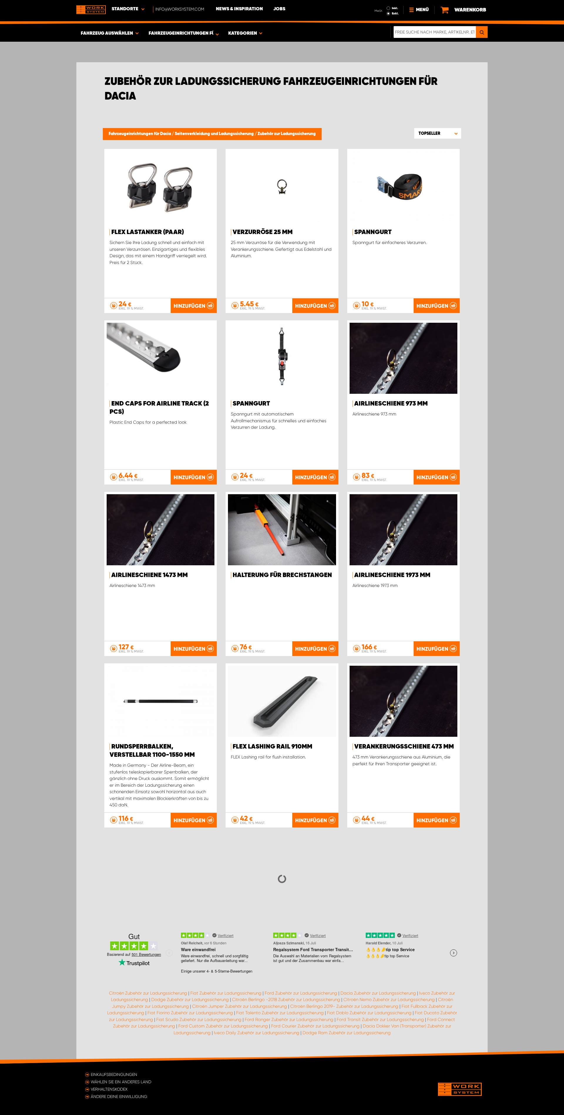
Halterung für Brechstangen (282, 575)
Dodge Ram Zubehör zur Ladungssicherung (347, 1032)
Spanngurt (373, 232)
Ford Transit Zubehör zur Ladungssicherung (380, 1019)
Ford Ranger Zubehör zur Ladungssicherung (289, 1019)
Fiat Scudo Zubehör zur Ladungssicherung (198, 1019)
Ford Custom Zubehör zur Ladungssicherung (223, 1026)
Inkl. (395, 8)
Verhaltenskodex (109, 1089)
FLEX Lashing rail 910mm (272, 747)
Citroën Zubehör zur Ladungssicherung (148, 993)
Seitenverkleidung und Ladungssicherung (215, 134)
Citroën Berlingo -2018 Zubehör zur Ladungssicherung (286, 999)
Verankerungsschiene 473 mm (404, 747)
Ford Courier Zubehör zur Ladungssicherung (315, 1026)
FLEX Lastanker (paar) (147, 232)
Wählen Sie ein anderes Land (121, 1081)
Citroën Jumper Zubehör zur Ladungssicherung (239, 1006)
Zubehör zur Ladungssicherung (287, 134)
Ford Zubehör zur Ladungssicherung (301, 993)
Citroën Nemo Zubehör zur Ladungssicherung (389, 999)
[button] (437, 133)
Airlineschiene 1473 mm (149, 575)
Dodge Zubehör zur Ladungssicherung (190, 999)
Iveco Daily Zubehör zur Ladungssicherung (256, 1032)
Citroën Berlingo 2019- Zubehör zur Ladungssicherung (344, 1006)
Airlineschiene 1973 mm (392, 575)
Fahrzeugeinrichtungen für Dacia (140, 134)
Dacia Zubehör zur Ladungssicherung (378, 993)
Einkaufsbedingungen (114, 1074)
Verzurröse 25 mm (263, 232)
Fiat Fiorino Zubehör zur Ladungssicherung (190, 1012)
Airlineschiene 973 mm (391, 404)
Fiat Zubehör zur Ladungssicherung (225, 993)
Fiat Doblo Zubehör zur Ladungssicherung (369, 1012)
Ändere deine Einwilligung (119, 1096)
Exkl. (395, 13)
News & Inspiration (239, 9)
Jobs (279, 9)
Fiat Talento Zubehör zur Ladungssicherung (280, 1012)
